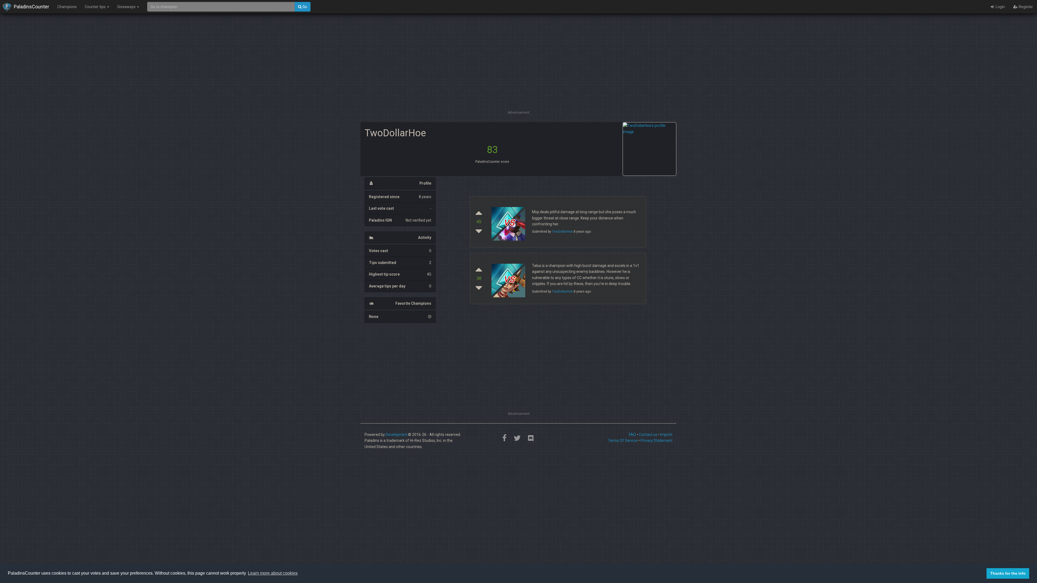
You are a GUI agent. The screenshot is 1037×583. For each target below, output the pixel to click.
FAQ (632, 434)
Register (1025, 7)
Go (304, 7)
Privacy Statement (656, 440)
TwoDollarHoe (562, 231)
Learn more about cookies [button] (273, 573)
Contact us (648, 434)
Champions (67, 7)
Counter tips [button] (95, 7)
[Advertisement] (518, 71)
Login (1000, 7)
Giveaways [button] (126, 7)
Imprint (666, 434)
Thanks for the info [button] (1008, 573)
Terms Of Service (623, 440)
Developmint (396, 434)
